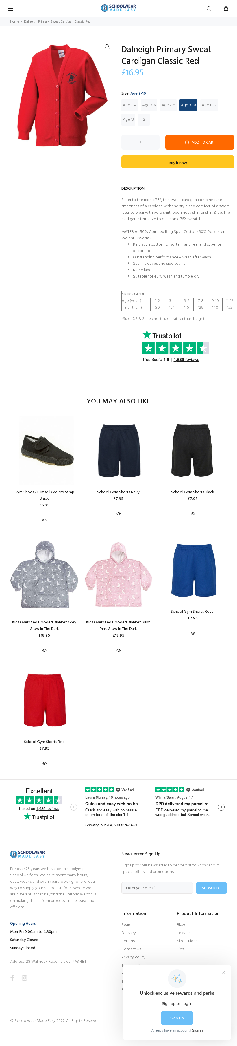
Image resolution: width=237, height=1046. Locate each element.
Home (14, 22)
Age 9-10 (188, 105)
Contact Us (131, 949)
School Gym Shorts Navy (118, 492)
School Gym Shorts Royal (192, 611)
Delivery (128, 933)
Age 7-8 (168, 105)
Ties (180, 949)
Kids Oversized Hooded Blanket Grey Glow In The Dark (44, 625)
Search (127, 925)
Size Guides (187, 941)
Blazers (183, 925)
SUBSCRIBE (211, 888)
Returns (128, 941)
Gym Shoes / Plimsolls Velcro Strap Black (44, 495)
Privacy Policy (133, 957)
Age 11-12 (209, 105)
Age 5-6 (149, 105)
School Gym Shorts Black (192, 492)
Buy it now (178, 163)
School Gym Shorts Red (44, 742)
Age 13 (128, 119)
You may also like (119, 401)
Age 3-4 (129, 105)
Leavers (183, 933)
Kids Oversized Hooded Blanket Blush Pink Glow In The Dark (118, 625)
